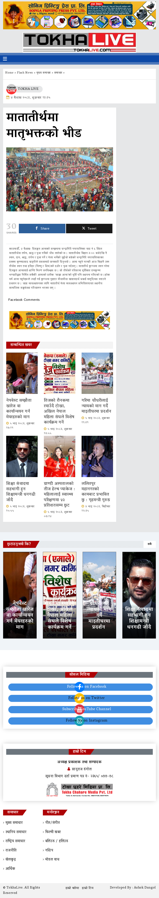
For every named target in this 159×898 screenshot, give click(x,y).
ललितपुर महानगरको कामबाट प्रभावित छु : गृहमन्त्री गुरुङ (97, 492)
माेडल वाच (52, 859)
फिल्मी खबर (53, 832)
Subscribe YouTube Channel (86, 709)
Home (9, 73)
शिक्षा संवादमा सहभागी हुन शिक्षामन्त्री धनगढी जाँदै (20, 492)
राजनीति (11, 850)
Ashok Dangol (145, 888)
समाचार (58, 73)
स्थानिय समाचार (16, 832)
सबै (150, 544)
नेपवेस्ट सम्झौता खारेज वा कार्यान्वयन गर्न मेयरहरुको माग (18, 409)
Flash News (25, 73)
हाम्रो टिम (87, 888)
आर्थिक (10, 869)
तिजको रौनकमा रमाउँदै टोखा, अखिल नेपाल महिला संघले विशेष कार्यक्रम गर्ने (59, 411)
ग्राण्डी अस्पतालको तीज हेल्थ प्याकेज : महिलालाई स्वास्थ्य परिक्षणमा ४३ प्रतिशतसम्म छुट (59, 495)
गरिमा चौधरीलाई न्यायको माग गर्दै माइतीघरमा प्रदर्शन (97, 406)
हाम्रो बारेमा (72, 888)
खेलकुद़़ (11, 859)
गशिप (49, 850)
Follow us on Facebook (86, 687)
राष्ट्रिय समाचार (15, 841)
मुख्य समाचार (43, 73)
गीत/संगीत (52, 823)
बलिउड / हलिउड (56, 841)
